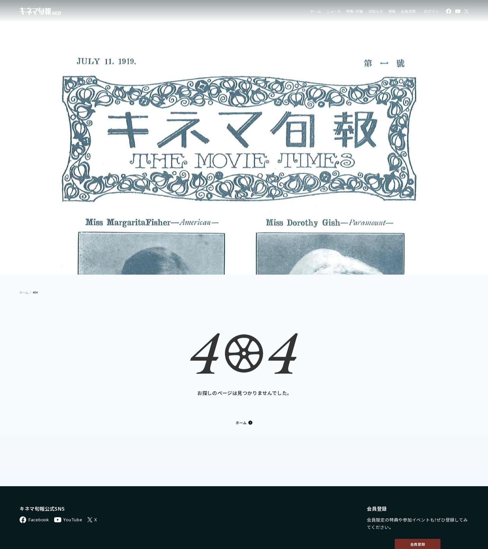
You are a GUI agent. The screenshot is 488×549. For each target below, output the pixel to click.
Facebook (38, 520)
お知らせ (375, 11)
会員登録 (408, 11)
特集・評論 (354, 11)
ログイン (431, 11)
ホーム (315, 11)
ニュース (333, 11)
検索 (392, 11)
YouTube (72, 520)
